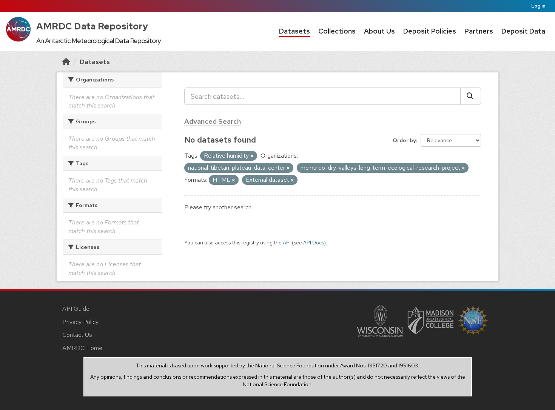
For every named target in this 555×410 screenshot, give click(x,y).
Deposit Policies (429, 31)
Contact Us (77, 335)
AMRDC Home (82, 348)
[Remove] (251, 156)
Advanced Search (212, 121)
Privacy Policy (80, 322)
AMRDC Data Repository (92, 26)
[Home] (66, 61)
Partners (478, 31)
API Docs (313, 242)
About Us (379, 31)
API (287, 242)
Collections (337, 31)
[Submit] (470, 96)
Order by (404, 140)
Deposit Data (523, 31)
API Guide (75, 309)
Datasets (294, 31)
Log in (538, 6)
